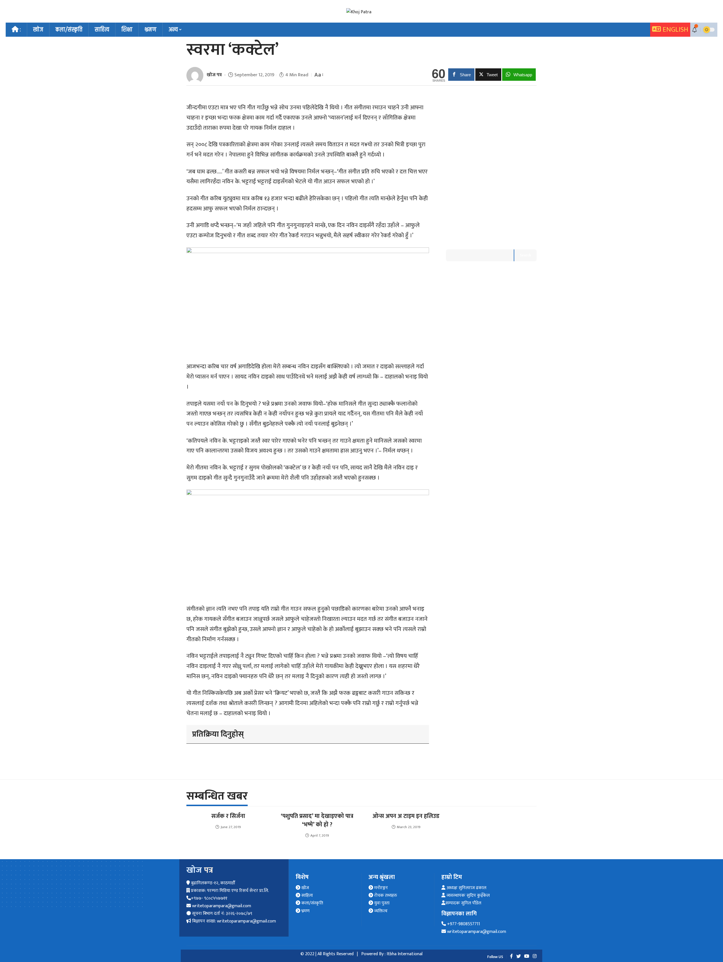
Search (525, 255)
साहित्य (306, 895)
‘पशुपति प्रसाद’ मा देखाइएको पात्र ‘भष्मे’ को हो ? (317, 820)
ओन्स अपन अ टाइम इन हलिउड (406, 816)
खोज (304, 888)
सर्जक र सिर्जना (228, 816)
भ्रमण (305, 911)
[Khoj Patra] (358, 12)
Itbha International (405, 954)
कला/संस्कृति (311, 903)
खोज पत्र (214, 75)
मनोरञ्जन (380, 888)
